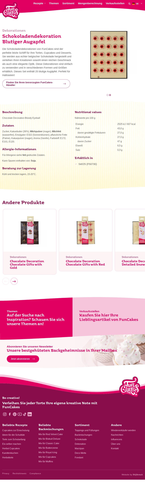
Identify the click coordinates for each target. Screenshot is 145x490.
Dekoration (80, 444)
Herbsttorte (7, 457)
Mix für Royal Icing (48, 452)
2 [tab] (110, 95)
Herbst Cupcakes (11, 448)
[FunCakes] (10, 10)
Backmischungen (83, 435)
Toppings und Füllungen (87, 430)
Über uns (115, 444)
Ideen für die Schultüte (13, 435)
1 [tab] (107, 95)
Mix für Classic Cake (49, 443)
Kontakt (115, 448)
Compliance (35, 473)
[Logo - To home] (129, 387)
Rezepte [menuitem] (38, 3)
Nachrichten (117, 435)
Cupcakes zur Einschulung (15, 430)
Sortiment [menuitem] (68, 3)
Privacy (5, 473)
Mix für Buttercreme (48, 448)
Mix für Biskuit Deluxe (49, 439)
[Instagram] (4, 414)
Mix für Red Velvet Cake (51, 434)
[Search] (129, 3)
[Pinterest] (14, 414)
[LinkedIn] (29, 414)
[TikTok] (24, 414)
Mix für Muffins (46, 461)
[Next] (14, 281)
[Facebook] (9, 414)
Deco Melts (80, 453)
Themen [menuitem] (54, 3)
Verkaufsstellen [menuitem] (115, 3)
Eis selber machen (11, 444)
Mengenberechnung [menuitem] (90, 3)
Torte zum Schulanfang (13, 439)
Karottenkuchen (10, 453)
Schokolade (81, 439)
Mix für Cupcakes (47, 457)
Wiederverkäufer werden (123, 430)
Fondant (79, 457)
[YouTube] (19, 414)
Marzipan (79, 448)
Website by (132, 474)
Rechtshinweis (19, 473)
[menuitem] (137, 3)
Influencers (116, 439)
